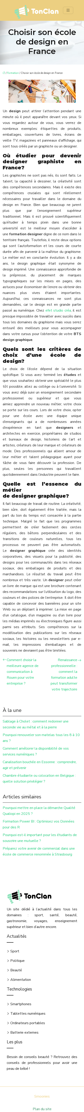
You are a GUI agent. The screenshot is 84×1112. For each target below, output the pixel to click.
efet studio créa (58, 310)
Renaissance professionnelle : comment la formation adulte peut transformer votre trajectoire (64, 674)
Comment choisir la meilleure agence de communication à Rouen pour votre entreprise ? (23, 671)
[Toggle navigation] (68, 10)
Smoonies (42, 1096)
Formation (13, 73)
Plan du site (42, 1109)
